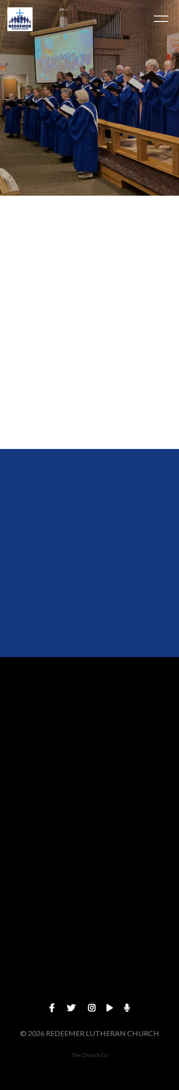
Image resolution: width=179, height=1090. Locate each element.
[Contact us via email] (89, 707)
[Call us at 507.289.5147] (89, 785)
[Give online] (89, 940)
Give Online (89, 991)
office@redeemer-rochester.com (89, 758)
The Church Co (89, 1055)
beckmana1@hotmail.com (89, 420)
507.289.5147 (89, 836)
